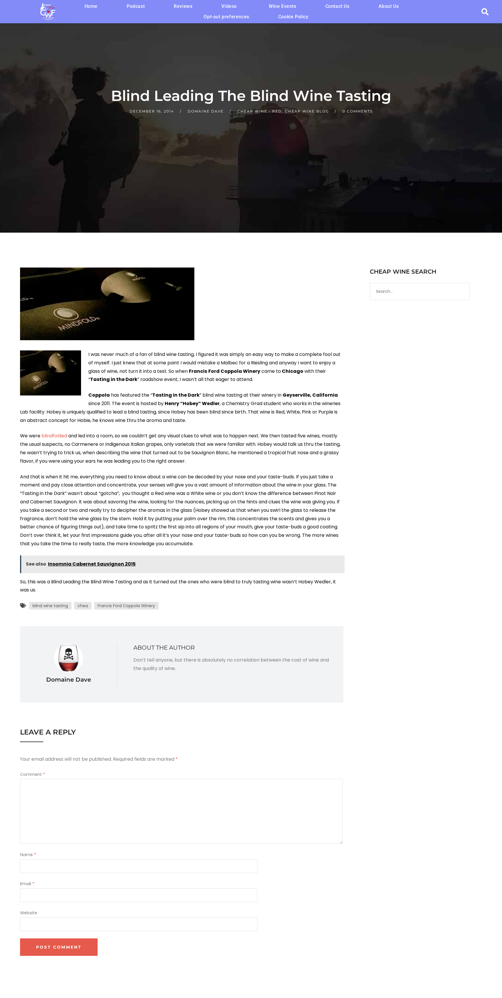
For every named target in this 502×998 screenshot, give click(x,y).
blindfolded (54, 435)
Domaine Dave (206, 111)
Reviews (183, 6)
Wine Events (282, 6)
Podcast (136, 6)
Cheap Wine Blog (307, 111)
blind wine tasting (50, 606)
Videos (229, 6)
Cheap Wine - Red (259, 111)
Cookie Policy (293, 16)
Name (28, 855)
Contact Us (337, 6)
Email (27, 884)
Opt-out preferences (226, 16)
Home (91, 6)
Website (28, 913)
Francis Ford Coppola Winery (126, 606)
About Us (389, 6)
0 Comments (358, 111)
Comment (32, 774)
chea (83, 606)
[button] (230, 6)
